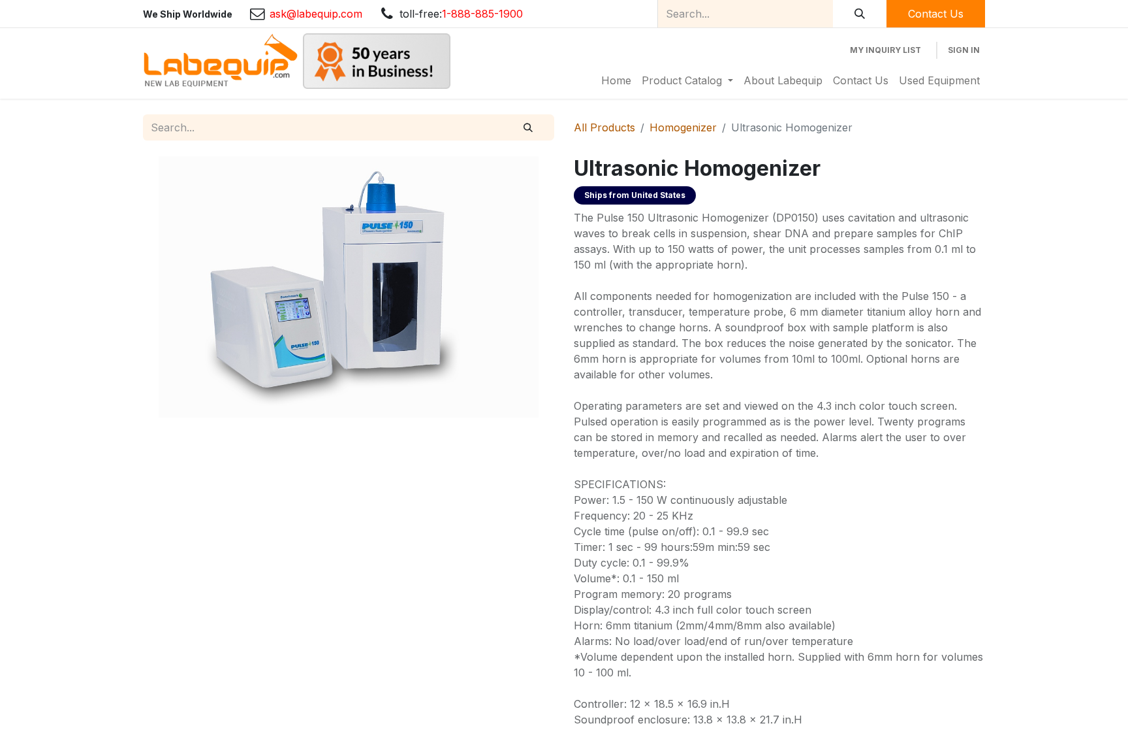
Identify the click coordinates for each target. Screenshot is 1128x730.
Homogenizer (683, 127)
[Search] (859, 13)
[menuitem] (616, 80)
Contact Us (936, 13)
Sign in (964, 50)
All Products (604, 127)
